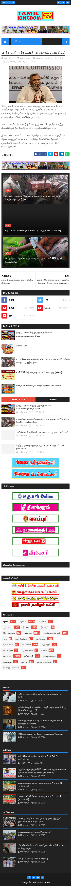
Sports (5, 621)
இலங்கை (49, 58)
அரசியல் (40, 58)
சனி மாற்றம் (8, 650)
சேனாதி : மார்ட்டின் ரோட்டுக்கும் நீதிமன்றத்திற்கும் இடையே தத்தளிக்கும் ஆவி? (39, 820)
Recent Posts (18, 399)
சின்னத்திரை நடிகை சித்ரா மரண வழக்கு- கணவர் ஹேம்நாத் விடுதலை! (40, 722)
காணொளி (26, 644)
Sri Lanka (30, 61)
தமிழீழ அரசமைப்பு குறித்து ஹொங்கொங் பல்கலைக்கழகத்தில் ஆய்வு (34, 334)
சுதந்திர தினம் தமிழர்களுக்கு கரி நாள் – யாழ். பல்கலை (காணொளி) (40, 447)
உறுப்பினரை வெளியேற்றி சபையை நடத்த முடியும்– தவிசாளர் (33, 230)
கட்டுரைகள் (41, 638)
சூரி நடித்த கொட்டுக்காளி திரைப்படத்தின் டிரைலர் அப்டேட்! (40, 695)
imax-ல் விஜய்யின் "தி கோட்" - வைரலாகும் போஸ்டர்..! (40, 733)
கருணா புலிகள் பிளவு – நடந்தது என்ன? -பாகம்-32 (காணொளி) (40, 784)
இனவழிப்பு (45, 627)
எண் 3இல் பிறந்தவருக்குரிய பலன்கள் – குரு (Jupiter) (39, 372)
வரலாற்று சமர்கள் (44, 661)
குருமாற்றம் (46, 644)
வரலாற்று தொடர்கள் (11, 667)
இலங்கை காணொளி (52, 633)
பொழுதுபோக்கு (49, 656)
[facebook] (59, 2)
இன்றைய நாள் (9, 633)
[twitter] (63, 2)
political (20, 61)
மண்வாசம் (7, 661)
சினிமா (44, 650)
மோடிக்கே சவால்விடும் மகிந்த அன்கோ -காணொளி (38, 385)
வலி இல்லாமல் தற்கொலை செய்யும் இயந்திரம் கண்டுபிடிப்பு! (37, 757)
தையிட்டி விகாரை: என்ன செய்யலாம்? (34, 831)
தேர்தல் (5, 61)
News (12, 61)
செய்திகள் (59, 58)
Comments (52, 399)
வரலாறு (24, 661)
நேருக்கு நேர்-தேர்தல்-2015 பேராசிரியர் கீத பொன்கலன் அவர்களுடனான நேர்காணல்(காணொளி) (42, 771)
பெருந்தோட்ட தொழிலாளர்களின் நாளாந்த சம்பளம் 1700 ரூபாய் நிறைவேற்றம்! (34, 259)
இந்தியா (26, 627)
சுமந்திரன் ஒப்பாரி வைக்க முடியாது (33, 858)
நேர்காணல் (28, 656)
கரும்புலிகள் (8, 644)
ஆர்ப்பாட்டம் (8, 627)
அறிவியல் (42, 621)
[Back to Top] (42, 877)
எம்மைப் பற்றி (22, 345)
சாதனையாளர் (27, 650)
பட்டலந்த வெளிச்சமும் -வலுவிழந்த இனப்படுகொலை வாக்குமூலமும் (41, 846)
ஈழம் (5, 638)
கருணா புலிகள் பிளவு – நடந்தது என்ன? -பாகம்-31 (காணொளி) (39, 797)
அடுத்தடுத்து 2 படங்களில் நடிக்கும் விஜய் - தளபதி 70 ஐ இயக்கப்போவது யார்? (42, 708)
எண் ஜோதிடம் (21, 638)
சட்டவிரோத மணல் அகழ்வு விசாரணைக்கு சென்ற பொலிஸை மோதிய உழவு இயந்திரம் (33, 197)
